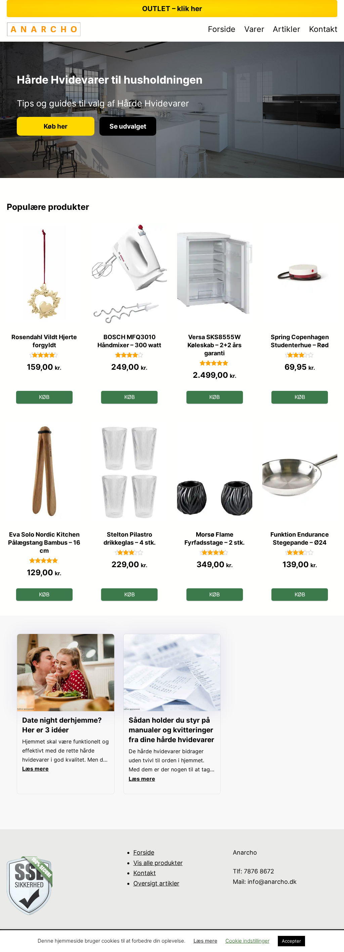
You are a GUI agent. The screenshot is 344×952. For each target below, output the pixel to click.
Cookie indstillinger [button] (247, 941)
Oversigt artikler (156, 883)
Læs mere (205, 941)
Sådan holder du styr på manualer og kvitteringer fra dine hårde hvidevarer (171, 730)
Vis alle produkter (158, 862)
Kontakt (144, 872)
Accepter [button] (291, 941)
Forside (143, 852)
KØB (44, 397)
